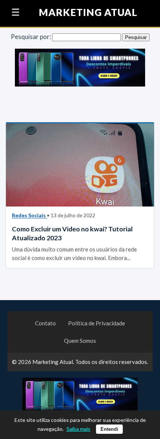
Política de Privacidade (96, 323)
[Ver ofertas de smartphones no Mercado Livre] (80, 69)
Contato (45, 323)
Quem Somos (80, 340)
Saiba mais (78, 429)
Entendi (109, 429)
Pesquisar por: (31, 36)
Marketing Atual (88, 12)
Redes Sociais (29, 215)
